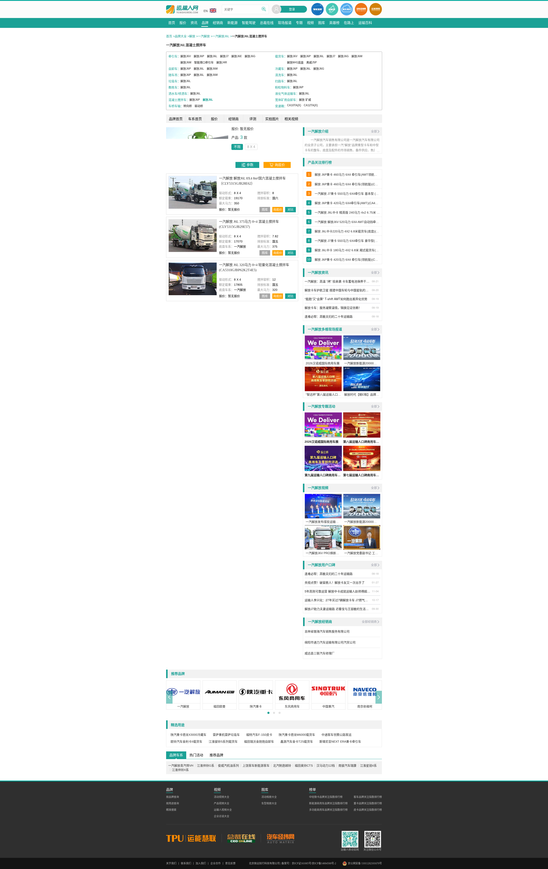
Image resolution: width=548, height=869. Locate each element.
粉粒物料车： (284, 87)
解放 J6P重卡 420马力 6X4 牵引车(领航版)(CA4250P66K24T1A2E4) (347, 259)
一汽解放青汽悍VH (180, 765)
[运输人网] (182, 9)
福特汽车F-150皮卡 (259, 734)
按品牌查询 (172, 797)
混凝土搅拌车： (178, 100)
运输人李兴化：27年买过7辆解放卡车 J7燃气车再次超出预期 (338, 600)
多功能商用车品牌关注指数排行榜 (328, 809)
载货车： (281, 56)
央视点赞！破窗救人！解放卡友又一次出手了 (335, 582)
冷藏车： (281, 68)
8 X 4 (251, 147)
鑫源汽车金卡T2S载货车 (296, 741)
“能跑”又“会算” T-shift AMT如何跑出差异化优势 (336, 299)
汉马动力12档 (325, 765)
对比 (290, 209)
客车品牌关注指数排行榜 (368, 797)
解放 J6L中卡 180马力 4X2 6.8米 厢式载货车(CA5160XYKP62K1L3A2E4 (347, 250)
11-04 (375, 591)
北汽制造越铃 (282, 765)
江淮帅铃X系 (180, 770)
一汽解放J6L (220, 36)
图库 (265, 209)
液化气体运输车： (287, 93)
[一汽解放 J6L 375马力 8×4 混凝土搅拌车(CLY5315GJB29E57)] (192, 235)
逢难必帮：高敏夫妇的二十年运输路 (329, 316)
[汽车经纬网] (280, 838)
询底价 (277, 209)
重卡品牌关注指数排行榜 (368, 803)
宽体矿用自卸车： (287, 100)
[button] (169, 697)
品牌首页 (176, 119)
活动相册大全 (269, 797)
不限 (237, 147)
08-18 (375, 316)
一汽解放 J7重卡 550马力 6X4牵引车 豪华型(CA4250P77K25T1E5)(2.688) (347, 240)
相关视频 (291, 119)
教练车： (174, 87)
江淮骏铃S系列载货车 (223, 741)
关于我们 (171, 863)
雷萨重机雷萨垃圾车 (226, 734)
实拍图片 (272, 119)
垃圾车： (174, 81)
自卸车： (174, 68)
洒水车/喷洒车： (179, 93)
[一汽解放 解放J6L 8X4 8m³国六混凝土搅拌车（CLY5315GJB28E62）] (192, 192)
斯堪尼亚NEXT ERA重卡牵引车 (340, 741)
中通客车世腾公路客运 (336, 734)
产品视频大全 (221, 803)
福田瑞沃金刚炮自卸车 (259, 741)
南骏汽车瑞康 (347, 765)
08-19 (375, 299)
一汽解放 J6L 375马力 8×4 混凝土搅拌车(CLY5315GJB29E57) (249, 224)
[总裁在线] (241, 838)
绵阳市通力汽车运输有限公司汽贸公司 (330, 642)
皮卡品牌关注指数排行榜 (368, 809)
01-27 (375, 582)
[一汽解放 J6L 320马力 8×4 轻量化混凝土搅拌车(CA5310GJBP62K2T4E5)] (192, 278)
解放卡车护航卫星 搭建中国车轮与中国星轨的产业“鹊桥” (338, 290)
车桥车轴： (175, 106)
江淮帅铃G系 (205, 765)
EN (206, 11)
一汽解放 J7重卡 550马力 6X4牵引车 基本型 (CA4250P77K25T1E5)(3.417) (347, 193)
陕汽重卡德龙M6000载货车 (297, 734)
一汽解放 (204, 36)
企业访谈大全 (221, 816)
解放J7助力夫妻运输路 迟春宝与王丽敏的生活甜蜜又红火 (338, 609)
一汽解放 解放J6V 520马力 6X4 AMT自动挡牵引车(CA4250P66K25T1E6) (347, 222)
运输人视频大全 (223, 809)
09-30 (375, 608)
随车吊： (174, 75)
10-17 (375, 600)
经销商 (233, 119)
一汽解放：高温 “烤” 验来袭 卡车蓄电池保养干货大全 (338, 281)
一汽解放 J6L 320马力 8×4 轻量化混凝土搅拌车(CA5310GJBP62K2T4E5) (254, 267)
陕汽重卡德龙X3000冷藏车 (188, 734)
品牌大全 (181, 36)
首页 (169, 36)
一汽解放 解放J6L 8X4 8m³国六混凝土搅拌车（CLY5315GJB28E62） (252, 180)
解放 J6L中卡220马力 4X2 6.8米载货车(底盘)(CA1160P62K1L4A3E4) (347, 231)
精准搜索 (171, 809)
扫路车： (281, 81)
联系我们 (186, 863)
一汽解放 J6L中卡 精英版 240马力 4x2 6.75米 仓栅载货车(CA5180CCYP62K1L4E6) (347, 212)
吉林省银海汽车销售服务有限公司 (327, 631)
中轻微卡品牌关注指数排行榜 (325, 797)
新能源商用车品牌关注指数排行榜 (328, 803)
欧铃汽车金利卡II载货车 (186, 741)
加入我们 (201, 863)
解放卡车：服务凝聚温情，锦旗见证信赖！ (333, 307)
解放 (192, 36)
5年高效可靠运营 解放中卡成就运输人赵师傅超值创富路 (338, 591)
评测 (252, 119)
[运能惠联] (194, 838)
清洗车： (281, 75)
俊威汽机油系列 (228, 765)
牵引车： (174, 56)
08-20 (375, 290)
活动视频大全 (221, 797)
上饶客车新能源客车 (256, 765)
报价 (214, 119)
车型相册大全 (269, 803)
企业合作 (215, 863)
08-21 (375, 281)
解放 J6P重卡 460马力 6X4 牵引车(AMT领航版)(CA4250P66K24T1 (347, 174)
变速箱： (281, 106)
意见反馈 (230, 863)
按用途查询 (172, 803)
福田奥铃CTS (304, 765)
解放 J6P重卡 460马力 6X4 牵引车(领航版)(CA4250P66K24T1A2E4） (347, 184)
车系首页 (195, 119)
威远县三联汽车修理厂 (320, 653)
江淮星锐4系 (368, 765)
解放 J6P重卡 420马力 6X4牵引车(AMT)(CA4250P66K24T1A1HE (347, 203)
